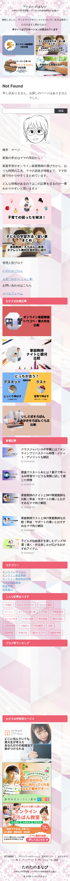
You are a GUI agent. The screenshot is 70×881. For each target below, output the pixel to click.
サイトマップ (28, 860)
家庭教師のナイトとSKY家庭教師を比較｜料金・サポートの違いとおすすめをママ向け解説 (43, 499)
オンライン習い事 (27, 612)
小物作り (25, 625)
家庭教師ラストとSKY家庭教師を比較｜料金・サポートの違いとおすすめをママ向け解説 (43, 521)
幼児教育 (39, 625)
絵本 (50, 625)
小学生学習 (10, 625)
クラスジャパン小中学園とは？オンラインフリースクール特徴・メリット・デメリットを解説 (43, 453)
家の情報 (43, 618)
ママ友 (44, 612)
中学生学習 (58, 612)
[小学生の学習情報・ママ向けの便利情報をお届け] (35, 6)
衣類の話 (23, 632)
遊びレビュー (38, 632)
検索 (61, 110)
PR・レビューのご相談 (48, 860)
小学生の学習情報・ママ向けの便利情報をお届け (35, 871)
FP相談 (8, 605)
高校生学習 (55, 632)
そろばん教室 (45, 605)
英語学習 (9, 632)
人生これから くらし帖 (17, 279)
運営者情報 (9, 856)
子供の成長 (28, 618)
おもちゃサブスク (25, 605)
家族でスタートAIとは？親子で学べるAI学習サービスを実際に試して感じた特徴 (43, 476)
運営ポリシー (48, 856)
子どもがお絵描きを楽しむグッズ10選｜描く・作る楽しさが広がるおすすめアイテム (43, 544)
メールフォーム (12, 293)
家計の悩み (58, 618)
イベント (9, 612)
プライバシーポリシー (28, 856)
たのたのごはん (12, 271)
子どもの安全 (11, 618)
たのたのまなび (35, 867)
